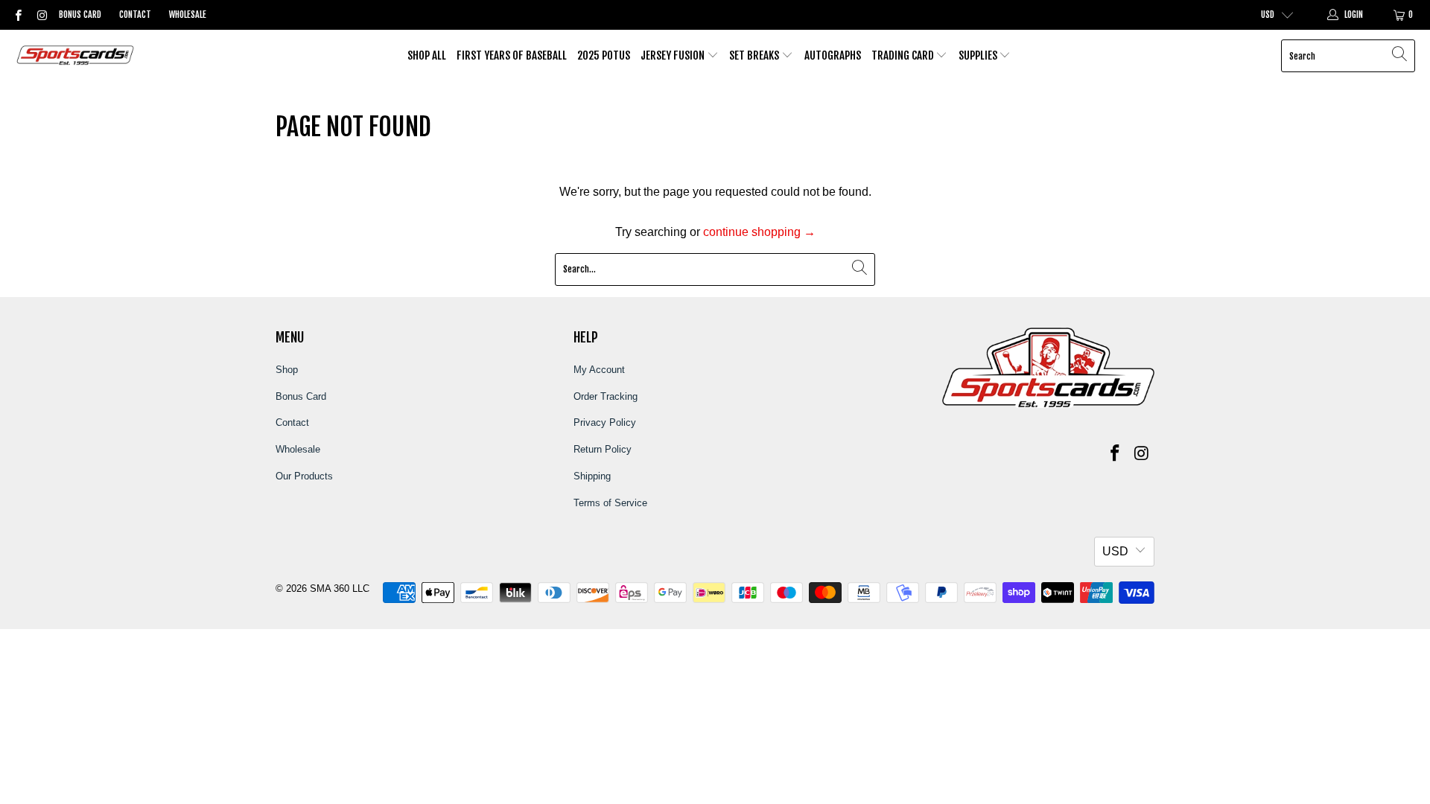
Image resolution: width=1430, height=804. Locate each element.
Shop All (426, 55)
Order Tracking (605, 396)
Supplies (979, 55)
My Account (599, 369)
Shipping (592, 476)
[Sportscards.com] (76, 56)
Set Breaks (755, 55)
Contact (135, 14)
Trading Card (903, 55)
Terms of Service (610, 502)
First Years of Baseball (512, 55)
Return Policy (602, 449)
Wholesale (187, 14)
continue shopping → (759, 232)
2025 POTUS (603, 55)
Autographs (832, 55)
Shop (287, 369)
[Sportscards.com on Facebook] (17, 15)
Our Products (304, 476)
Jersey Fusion (674, 55)
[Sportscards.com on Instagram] (40, 15)
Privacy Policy (604, 422)
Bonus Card (80, 14)
